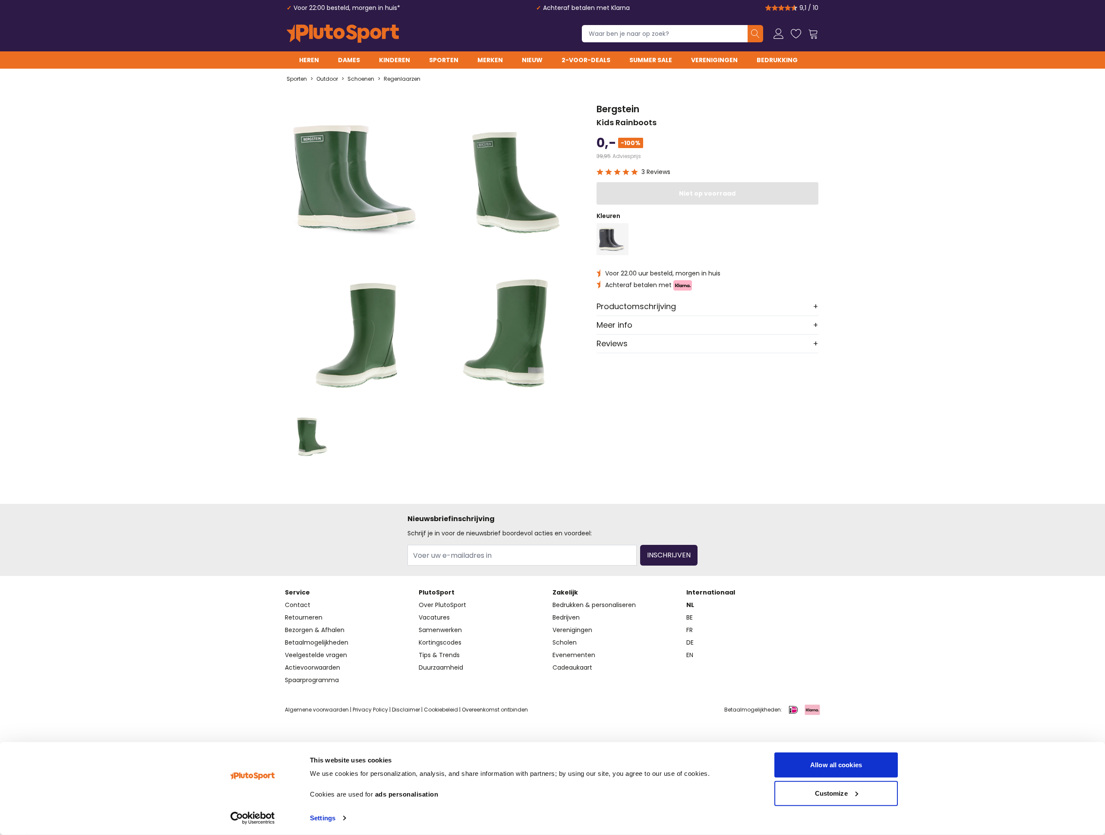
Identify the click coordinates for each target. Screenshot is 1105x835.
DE (690, 642)
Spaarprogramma (312, 680)
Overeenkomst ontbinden (495, 709)
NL (690, 605)
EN (689, 655)
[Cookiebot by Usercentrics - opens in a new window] (252, 818)
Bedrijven (566, 617)
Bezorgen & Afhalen (314, 630)
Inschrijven (669, 555)
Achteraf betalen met (639, 285)
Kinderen (394, 60)
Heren (309, 60)
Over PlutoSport (442, 605)
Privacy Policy (370, 709)
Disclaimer (406, 709)
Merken (490, 60)
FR (689, 630)
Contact (297, 605)
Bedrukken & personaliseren (594, 605)
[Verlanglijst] (796, 33)
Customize (831, 793)
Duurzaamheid (441, 667)
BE (689, 617)
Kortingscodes (440, 642)
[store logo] (343, 34)
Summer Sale (650, 60)
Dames (349, 60)
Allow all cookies (836, 765)
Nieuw (532, 60)
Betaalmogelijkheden (316, 642)
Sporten (443, 60)
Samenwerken (440, 630)
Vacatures (434, 617)
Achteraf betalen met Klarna (586, 7)
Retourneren (303, 617)
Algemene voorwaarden (317, 709)
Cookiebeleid (441, 709)
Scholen (564, 642)
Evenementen (573, 655)
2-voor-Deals (586, 60)
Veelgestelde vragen (316, 655)
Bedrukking (777, 60)
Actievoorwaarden (312, 667)
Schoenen (360, 79)
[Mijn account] (779, 33)
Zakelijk (565, 592)
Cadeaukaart (572, 667)
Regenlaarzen (402, 79)
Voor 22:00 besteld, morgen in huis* (347, 7)
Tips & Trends (439, 655)
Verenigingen (714, 60)
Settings (322, 818)
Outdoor (327, 79)
